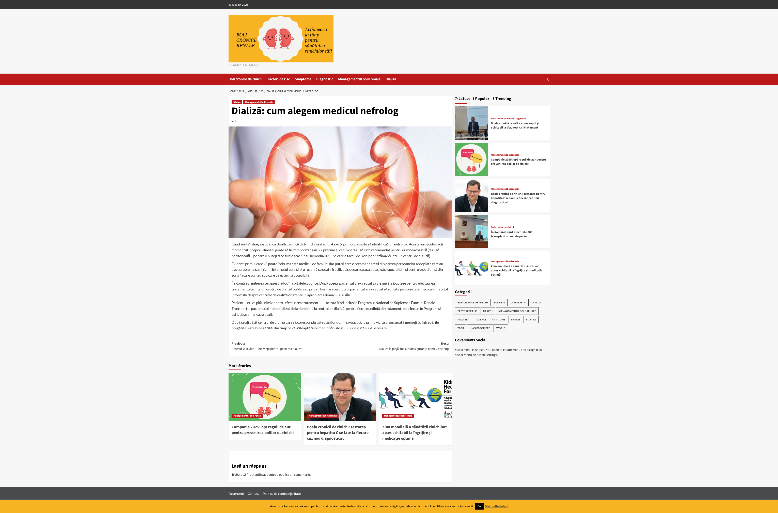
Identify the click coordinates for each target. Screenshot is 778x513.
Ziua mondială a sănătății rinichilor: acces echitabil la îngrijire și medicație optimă (414, 432)
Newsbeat (464, 319)
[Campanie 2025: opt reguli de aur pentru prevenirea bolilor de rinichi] (265, 397)
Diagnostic (324, 79)
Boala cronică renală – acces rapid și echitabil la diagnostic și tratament (515, 125)
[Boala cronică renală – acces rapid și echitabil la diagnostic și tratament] (471, 122)
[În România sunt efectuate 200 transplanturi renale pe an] (471, 231)
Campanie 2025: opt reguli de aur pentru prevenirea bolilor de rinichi (263, 430)
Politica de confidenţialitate (282, 493)
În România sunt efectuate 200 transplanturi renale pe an (511, 234)
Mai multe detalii (496, 506)
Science (481, 319)
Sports (515, 319)
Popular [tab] (481, 99)
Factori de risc (279, 79)
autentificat (258, 474)
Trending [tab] (503, 99)
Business (499, 302)
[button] (547, 79)
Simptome (303, 79)
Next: (414, 346)
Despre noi (236, 493)
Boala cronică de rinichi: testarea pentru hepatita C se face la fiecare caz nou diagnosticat (338, 432)
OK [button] (479, 506)
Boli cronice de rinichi (246, 79)
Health (488, 311)
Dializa (391, 79)
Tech (460, 328)
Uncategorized (480, 328)
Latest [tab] (464, 99)
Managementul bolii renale (359, 79)
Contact (253, 493)
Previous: (267, 346)
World (500, 328)
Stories (531, 319)
